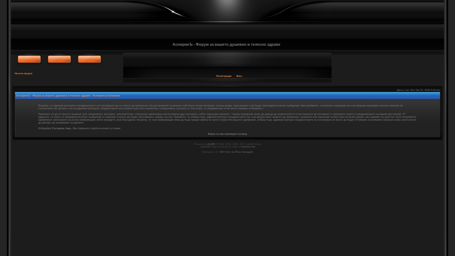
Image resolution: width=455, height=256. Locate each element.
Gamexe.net (248, 146)
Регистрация (224, 76)
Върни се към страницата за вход (227, 134)
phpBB (211, 144)
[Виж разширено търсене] (89, 59)
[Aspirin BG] (29, 59)
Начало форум (23, 73)
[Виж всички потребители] (59, 59)
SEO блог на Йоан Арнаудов (236, 152)
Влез (239, 76)
